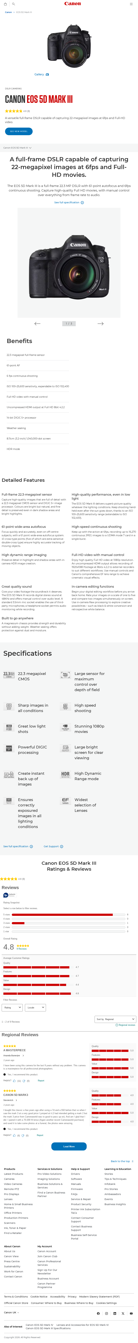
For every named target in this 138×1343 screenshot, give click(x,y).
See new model (19, 131)
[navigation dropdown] (131, 4)
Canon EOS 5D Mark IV (39, 1324)
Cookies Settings (106, 1303)
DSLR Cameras (13, 88)
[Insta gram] (106, 1313)
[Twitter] (123, 1313)
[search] (13, 4)
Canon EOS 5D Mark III (15, 147)
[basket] (5, 4)
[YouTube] (131, 1313)
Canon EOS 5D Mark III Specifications (48, 1328)
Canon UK (10, 1312)
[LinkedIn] (114, 1313)
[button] (37, 323)
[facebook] (98, 1313)
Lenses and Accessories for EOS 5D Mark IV (83, 1324)
